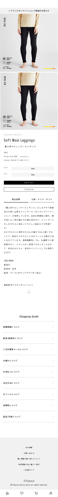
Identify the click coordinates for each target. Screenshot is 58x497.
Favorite (30, 189)
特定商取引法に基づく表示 (29, 465)
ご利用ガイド (29, 470)
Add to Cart (29, 183)
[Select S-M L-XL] (33, 175)
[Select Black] (33, 168)
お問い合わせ (29, 453)
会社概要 (29, 448)
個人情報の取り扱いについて (29, 459)
